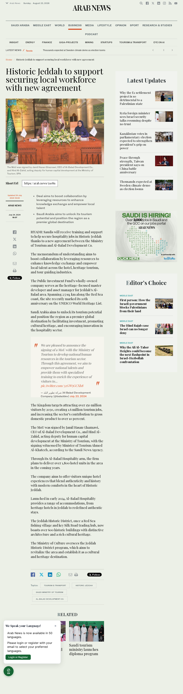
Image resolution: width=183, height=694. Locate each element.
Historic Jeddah (84, 585)
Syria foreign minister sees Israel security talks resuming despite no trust (136, 118)
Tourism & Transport (132, 42)
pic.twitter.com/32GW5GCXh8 (62, 386)
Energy (30, 42)
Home (9, 59)
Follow (16, 277)
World (60, 25)
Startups (106, 42)
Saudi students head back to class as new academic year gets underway (78, 50)
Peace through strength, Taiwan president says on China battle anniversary (132, 164)
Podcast (91, 34)
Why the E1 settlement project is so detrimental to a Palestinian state (135, 98)
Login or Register (18, 657)
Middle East (42, 25)
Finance (47, 42)
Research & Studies (157, 25)
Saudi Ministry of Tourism (49, 592)
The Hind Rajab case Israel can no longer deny (134, 329)
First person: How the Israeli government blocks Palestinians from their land (135, 305)
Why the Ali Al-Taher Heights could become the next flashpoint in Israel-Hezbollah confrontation (135, 354)
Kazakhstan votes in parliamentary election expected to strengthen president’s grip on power (136, 141)
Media (89, 25)
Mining (89, 42)
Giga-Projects (68, 42)
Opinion (120, 25)
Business (75, 25)
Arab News (15, 3)
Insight (13, 42)
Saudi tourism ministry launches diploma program (83, 649)
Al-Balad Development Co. (50, 599)
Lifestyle (104, 25)
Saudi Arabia (20, 25)
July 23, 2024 (78, 396)
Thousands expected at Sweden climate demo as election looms (136, 185)
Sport (134, 25)
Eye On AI (159, 42)
